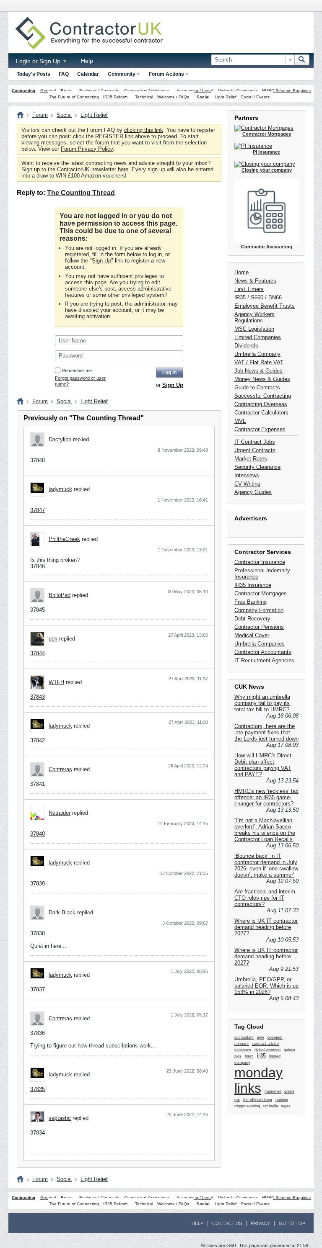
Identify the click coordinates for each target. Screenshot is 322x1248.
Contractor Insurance (259, 562)
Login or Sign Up (39, 61)
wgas (286, 1106)
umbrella (270, 1106)
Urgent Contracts (254, 450)
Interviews (246, 475)
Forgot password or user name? (80, 381)
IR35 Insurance (252, 585)
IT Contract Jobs (254, 442)
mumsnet (273, 1091)
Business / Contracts (99, 90)
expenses (242, 1050)
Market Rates (250, 458)
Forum (40, 115)
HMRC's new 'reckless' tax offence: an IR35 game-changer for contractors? (266, 797)
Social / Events (255, 97)
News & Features (255, 281)
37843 (37, 697)
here (123, 169)
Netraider (59, 813)
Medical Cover (251, 635)
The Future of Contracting (74, 97)
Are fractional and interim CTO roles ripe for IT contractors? (264, 897)
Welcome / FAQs (173, 97)
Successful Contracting (262, 396)
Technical (144, 97)
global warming (267, 1050)
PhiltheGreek (64, 539)
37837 (37, 989)
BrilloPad (59, 595)
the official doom (257, 1100)
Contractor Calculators (261, 412)
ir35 (261, 1055)
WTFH (56, 682)
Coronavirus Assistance (146, 90)
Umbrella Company (257, 354)
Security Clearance (257, 467)
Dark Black (62, 912)
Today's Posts (33, 74)
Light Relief (225, 97)
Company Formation (258, 610)
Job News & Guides (258, 371)
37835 (37, 1089)
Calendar (88, 74)
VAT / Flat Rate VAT (258, 362)
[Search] (301, 59)
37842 (37, 740)
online (289, 1091)
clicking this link (143, 130)
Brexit (66, 90)
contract (241, 1044)
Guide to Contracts (257, 387)
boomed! (275, 1037)
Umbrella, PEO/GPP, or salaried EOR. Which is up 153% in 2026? (266, 985)
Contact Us (227, 1223)
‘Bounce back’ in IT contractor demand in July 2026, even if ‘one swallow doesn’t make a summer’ (266, 865)
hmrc (249, 1056)
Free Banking (250, 602)
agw (260, 1037)
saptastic (60, 1118)
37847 (37, 510)
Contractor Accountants (262, 652)
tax (237, 1100)
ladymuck (60, 489)
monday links (258, 1080)
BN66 (275, 297)
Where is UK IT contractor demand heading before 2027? (266, 927)
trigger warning (247, 1106)
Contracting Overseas (260, 404)
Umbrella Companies (238, 90)
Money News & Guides (262, 379)
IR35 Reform (115, 97)
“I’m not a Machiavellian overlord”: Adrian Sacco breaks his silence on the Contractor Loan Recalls (264, 829)
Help (87, 60)
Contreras (60, 769)
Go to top (292, 1223)
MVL (240, 421)
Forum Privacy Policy (87, 149)
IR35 (240, 297)
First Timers (249, 289)
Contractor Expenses (260, 429)
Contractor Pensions (259, 627)
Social (203, 97)
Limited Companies (257, 337)
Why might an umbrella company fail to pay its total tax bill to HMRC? (262, 703)
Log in (169, 373)
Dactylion (60, 439)
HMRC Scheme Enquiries (286, 90)
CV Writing (247, 484)
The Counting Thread (81, 192)
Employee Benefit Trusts (264, 306)
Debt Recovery (252, 618)
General (48, 90)
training (281, 1100)
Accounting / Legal (195, 90)
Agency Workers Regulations (254, 317)
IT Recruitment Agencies (264, 660)
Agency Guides (253, 492)
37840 (37, 834)
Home (241, 272)
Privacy (260, 1223)
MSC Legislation (254, 329)
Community (121, 74)
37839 (37, 883)
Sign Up (101, 260)
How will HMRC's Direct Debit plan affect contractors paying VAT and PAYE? (262, 764)
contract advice (265, 1044)
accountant (244, 1037)
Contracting (23, 90)
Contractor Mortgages (260, 593)
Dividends (246, 345)
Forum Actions (166, 74)
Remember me (77, 370)
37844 (37, 653)
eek (53, 639)
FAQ (64, 74)
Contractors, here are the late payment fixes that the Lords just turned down (266, 732)
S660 (257, 297)
